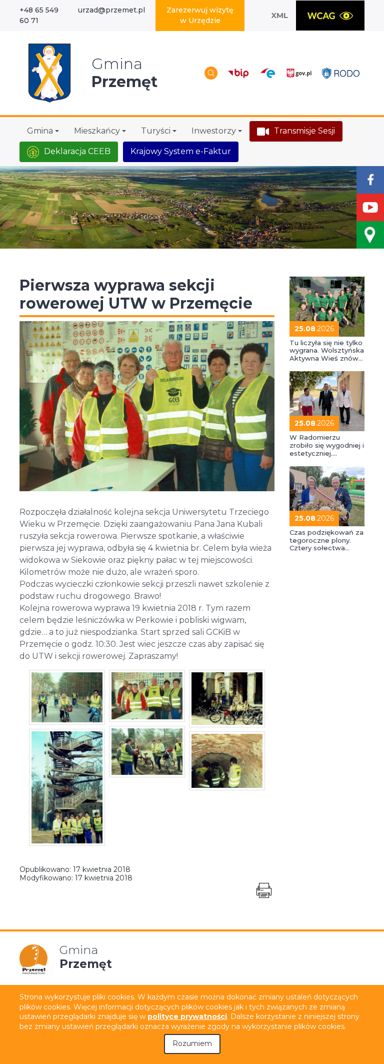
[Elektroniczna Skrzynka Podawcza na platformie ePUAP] (267, 73)
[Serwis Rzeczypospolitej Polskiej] (298, 73)
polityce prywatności (187, 1016)
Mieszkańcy (97, 131)
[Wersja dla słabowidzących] (330, 16)
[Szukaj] (211, 73)
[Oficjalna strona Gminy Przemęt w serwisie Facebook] (370, 180)
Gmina (40, 131)
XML (279, 15)
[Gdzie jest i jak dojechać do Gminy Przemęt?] (370, 235)
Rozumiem (192, 1043)
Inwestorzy (214, 131)
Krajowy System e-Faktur (180, 151)
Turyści (155, 131)
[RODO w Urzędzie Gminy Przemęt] (340, 73)
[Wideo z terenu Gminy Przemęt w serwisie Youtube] (370, 207)
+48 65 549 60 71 (39, 15)
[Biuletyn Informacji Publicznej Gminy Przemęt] (238, 73)
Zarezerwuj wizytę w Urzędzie (200, 15)
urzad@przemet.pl (111, 10)
